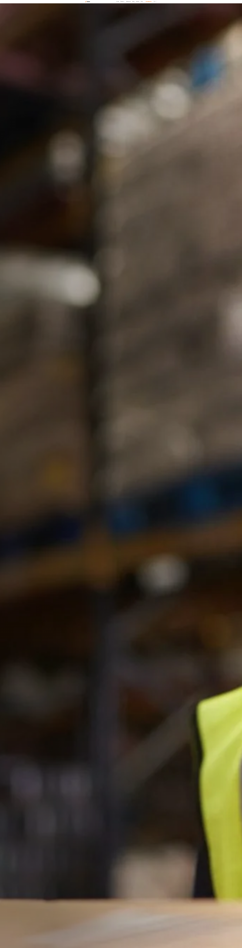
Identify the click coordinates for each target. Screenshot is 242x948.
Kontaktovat (148, 1)
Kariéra (137, 1)
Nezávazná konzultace (103, 490)
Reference (128, 1)
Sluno (87, 1)
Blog (133, 1)
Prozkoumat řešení (90, 490)
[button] (155, 2)
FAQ (142, 1)
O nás (117, 1)
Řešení (122, 1)
